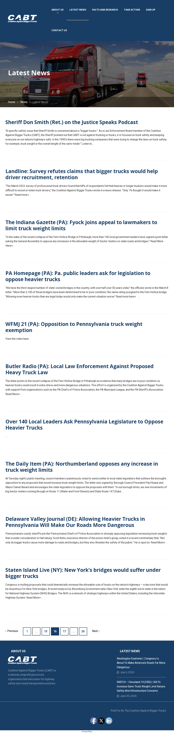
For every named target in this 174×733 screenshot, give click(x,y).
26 (83, 631)
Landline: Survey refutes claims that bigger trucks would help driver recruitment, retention (81, 174)
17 (64, 631)
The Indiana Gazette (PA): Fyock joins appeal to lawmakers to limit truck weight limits (81, 225)
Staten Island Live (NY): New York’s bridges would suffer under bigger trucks (83, 572)
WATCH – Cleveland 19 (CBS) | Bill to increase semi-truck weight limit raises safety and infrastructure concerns (141, 686)
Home (11, 102)
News (23, 102)
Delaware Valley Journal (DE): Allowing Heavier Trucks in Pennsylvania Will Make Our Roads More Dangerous (75, 521)
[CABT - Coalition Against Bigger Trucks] (22, 18)
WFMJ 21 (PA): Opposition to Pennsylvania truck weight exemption (73, 327)
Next (95, 631)
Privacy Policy (87, 731)
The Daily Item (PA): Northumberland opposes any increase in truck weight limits (81, 466)
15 (45, 631)
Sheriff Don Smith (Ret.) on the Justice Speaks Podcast (71, 122)
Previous (12, 631)
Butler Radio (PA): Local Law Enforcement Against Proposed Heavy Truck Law (79, 369)
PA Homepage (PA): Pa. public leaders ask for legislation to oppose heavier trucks (77, 276)
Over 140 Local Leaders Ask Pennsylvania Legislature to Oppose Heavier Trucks (84, 424)
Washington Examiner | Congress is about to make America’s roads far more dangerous (141, 663)
